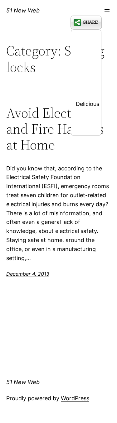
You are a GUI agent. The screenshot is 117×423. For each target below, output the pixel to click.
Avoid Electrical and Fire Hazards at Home (55, 129)
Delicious (87, 104)
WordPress (75, 398)
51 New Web (23, 10)
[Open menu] (107, 10)
